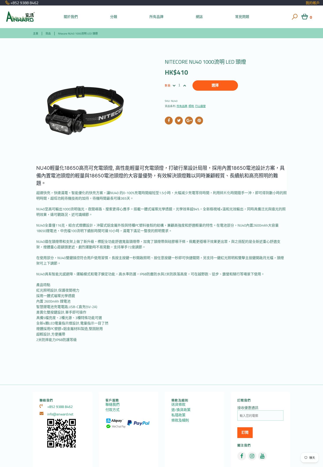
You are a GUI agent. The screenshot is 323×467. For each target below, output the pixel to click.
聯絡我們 (112, 404)
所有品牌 (156, 16)
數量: (168, 85)
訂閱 (245, 432)
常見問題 (242, 16)
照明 (191, 106)
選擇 (215, 85)
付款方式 (112, 409)
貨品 (48, 33)
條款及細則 (180, 420)
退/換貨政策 (181, 409)
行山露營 (200, 106)
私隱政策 (178, 415)
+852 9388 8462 (60, 406)
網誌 (199, 16)
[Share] (169, 120)
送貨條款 (178, 404)
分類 (113, 16)
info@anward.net (60, 414)
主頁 (35, 33)
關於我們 (71, 16)
